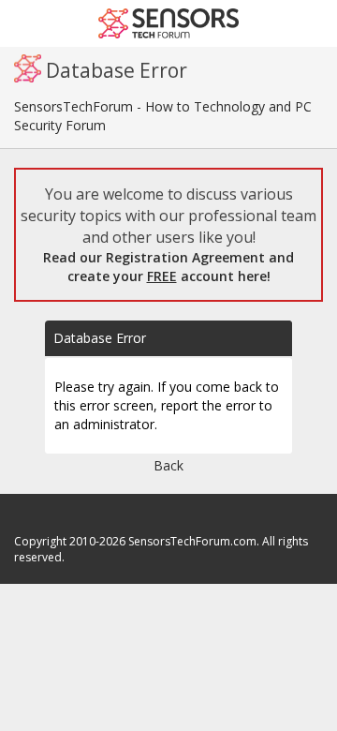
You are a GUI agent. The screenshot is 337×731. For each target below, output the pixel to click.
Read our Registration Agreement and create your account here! (168, 266)
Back (168, 465)
